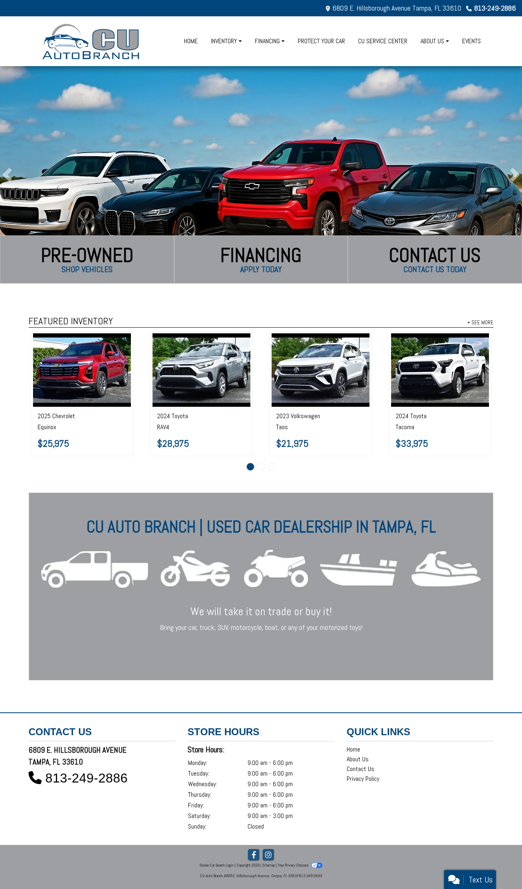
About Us (358, 717)
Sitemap (268, 823)
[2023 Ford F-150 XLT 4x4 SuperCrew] (82, 349)
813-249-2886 (495, 8)
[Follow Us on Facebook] (253, 813)
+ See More (480, 322)
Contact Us (360, 727)
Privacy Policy (363, 737)
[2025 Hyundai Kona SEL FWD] (321, 349)
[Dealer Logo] (91, 41)
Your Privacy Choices (293, 823)
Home (353, 707)
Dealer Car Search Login (216, 823)
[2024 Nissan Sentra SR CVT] (201, 348)
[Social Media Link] (268, 813)
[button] (7, 175)
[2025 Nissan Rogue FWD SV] (440, 348)
